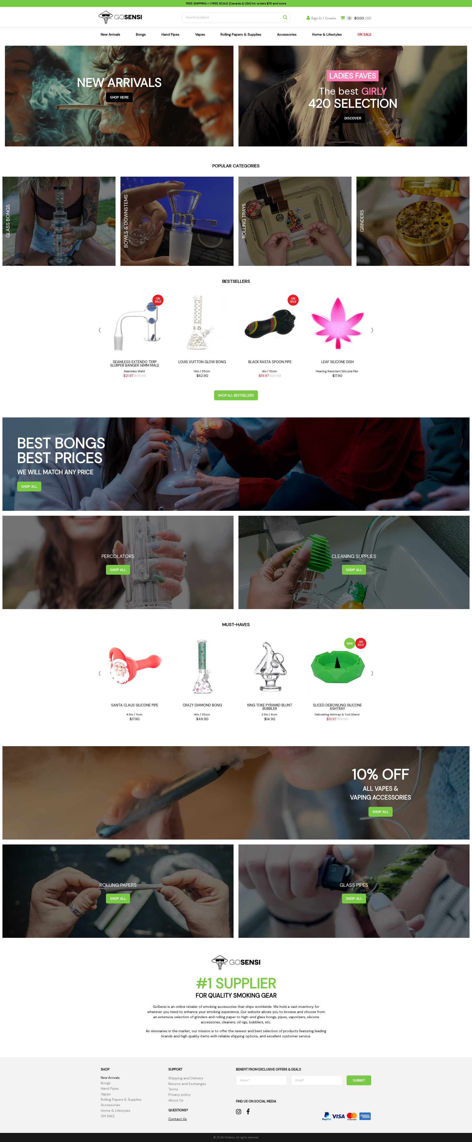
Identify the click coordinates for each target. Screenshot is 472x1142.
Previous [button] (100, 330)
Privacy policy (179, 1094)
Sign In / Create (323, 18)
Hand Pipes (170, 34)
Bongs (141, 34)
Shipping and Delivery (185, 1078)
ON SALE (364, 34)
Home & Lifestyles (327, 34)
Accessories (286, 34)
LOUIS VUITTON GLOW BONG (202, 362)
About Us (175, 1100)
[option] (134, 337)
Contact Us (177, 1119)
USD (359, 18)
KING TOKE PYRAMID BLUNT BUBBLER (269, 707)
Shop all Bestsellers (236, 395)
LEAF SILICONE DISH (337, 362)
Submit (359, 1080)
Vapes (200, 34)
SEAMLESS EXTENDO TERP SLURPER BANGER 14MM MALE (134, 364)
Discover (352, 118)
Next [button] (371, 330)
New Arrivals (110, 34)
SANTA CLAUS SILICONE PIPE (134, 705)
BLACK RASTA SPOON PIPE (270, 362)
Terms (173, 1089)
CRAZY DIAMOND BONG (202, 705)
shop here (119, 97)
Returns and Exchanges (187, 1084)
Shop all (29, 486)
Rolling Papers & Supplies (241, 34)
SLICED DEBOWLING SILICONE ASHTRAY (337, 707)
